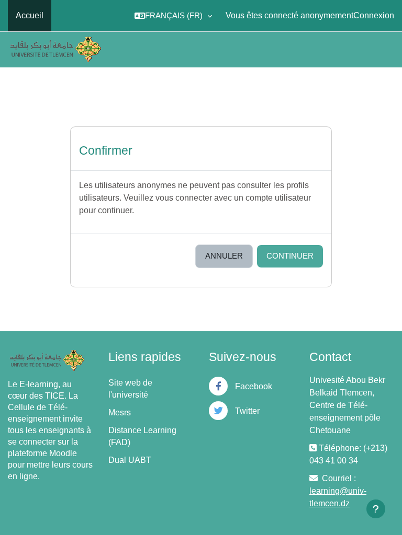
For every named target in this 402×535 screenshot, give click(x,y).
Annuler (224, 256)
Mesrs (119, 412)
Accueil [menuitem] (29, 15)
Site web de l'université (130, 388)
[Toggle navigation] (388, 49)
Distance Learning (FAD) (142, 436)
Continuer (290, 256)
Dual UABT (129, 460)
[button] (173, 15)
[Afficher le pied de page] (375, 508)
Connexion (373, 15)
